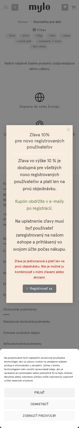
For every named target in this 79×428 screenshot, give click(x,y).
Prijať (39, 392)
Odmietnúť (39, 404)
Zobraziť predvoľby (39, 415)
